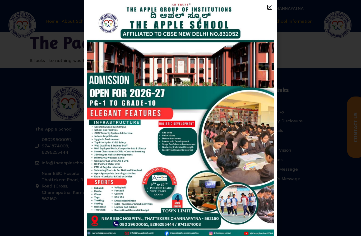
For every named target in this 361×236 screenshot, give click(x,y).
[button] (270, 7)
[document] (180, 118)
